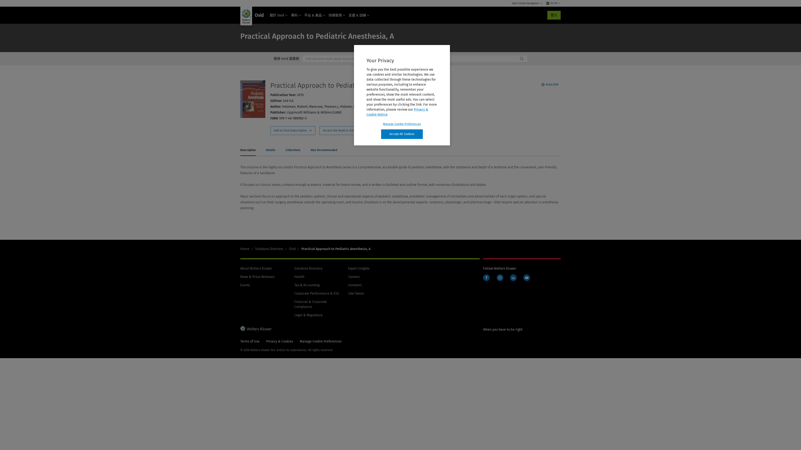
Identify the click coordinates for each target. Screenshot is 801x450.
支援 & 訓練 (357, 15)
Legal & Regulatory (308, 315)
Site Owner (356, 293)
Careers (354, 277)
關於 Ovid (277, 15)
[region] (402, 95)
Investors (355, 285)
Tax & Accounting (307, 285)
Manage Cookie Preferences (402, 124)
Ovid (292, 249)
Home (244, 249)
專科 (294, 15)
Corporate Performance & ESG (316, 293)
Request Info (293, 130)
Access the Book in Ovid (342, 130)
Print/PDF (552, 84)
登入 (554, 15)
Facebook (486, 277)
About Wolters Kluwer (256, 268)
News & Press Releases (257, 277)
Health (299, 277)
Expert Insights (358, 268)
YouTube (526, 277)
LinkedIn (513, 277)
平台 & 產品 (313, 15)
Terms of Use (249, 341)
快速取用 (335, 15)
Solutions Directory (269, 249)
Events (245, 285)
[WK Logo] (256, 328)
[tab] (248, 150)
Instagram (500, 277)
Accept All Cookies (401, 134)
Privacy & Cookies (279, 341)
